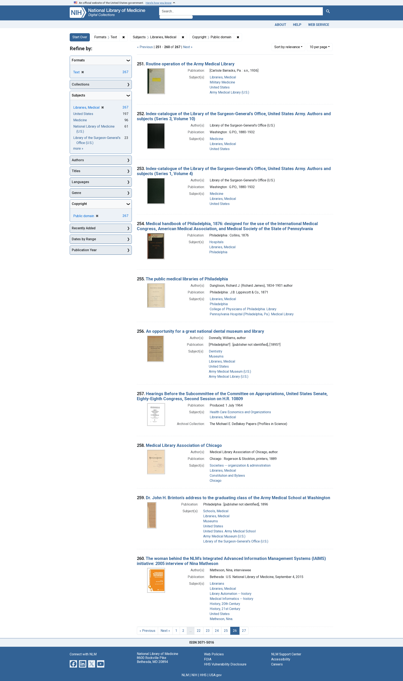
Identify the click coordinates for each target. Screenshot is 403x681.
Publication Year (84, 250)
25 (226, 631)
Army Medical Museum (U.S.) (230, 371)
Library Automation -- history (230, 594)
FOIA (207, 659)
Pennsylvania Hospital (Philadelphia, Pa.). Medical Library (252, 314)
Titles (76, 171)
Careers (277, 664)
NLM (185, 675)
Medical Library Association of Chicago (184, 445)
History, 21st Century (225, 609)
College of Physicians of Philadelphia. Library (243, 309)
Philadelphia (218, 252)
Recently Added (84, 228)
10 (318, 47)
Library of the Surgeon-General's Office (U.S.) (235, 541)
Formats (78, 60)
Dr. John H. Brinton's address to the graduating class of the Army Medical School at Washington (238, 497)
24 (217, 631)
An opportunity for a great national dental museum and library (205, 331)
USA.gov (215, 675)
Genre (76, 193)
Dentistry (215, 351)
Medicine (216, 139)
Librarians (217, 584)
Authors (78, 160)
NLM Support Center (286, 654)
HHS (203, 675)
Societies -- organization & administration (240, 465)
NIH (194, 675)
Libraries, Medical (223, 77)
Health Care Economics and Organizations (240, 412)
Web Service (318, 25)
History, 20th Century (225, 604)
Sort (287, 47)
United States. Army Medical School (229, 531)
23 (208, 631)
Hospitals (216, 242)
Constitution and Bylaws (227, 476)
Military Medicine (222, 82)
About (280, 25)
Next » (187, 47)
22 (199, 631)
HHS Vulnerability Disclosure (225, 664)
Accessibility (280, 659)
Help (297, 25)
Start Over (79, 37)
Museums (216, 356)
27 (244, 631)
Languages (80, 182)
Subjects (78, 95)
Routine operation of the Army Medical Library (190, 63)
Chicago (215, 481)
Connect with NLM (83, 654)
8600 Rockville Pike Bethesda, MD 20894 (152, 660)
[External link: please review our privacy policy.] (73, 663)
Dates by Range (84, 239)
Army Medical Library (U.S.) (229, 92)
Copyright (79, 204)
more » (78, 148)
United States (220, 87)
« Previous (145, 47)
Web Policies (214, 654)
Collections (80, 84)
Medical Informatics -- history (231, 599)
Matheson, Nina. (221, 619)
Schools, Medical (215, 511)
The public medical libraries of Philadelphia (187, 278)
